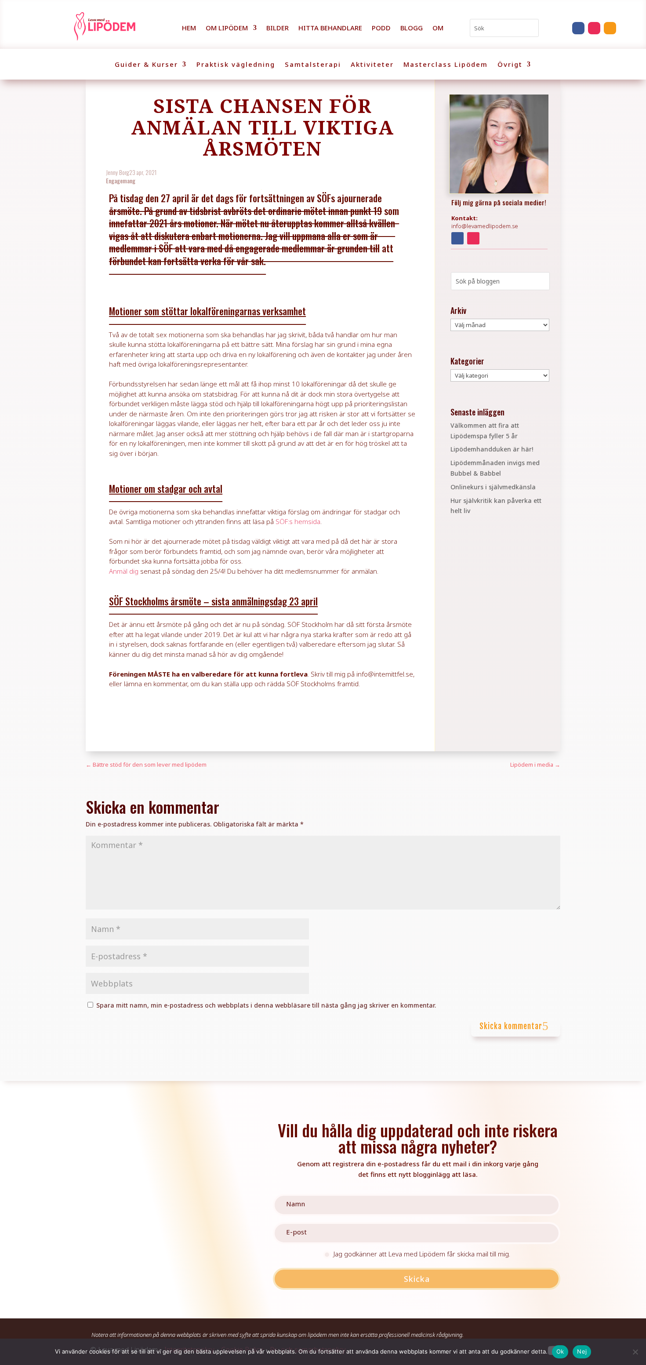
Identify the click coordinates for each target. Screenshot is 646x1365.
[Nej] (635, 1351)
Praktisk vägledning (235, 65)
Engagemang (120, 180)
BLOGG (411, 28)
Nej (582, 1351)
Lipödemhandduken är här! (491, 449)
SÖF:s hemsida (298, 521)
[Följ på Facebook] (578, 28)
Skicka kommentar (510, 1026)
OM (437, 28)
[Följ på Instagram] (594, 28)
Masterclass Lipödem (445, 65)
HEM (189, 28)
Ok (560, 1351)
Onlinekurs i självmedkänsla (493, 487)
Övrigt (510, 65)
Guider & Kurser (146, 65)
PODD (381, 28)
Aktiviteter (372, 65)
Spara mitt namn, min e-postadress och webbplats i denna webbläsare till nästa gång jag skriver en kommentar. (266, 1005)
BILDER (277, 28)
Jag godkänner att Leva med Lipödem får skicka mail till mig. (422, 1254)
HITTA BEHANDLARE (330, 28)
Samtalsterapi (313, 65)
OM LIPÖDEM (227, 28)
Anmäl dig (123, 571)
